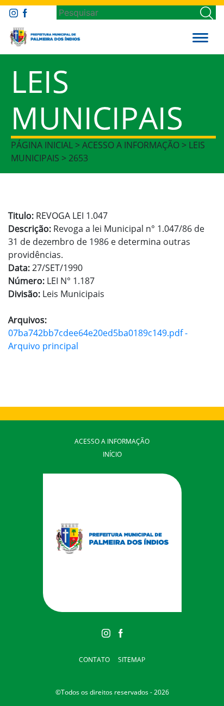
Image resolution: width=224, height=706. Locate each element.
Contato (94, 659)
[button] (200, 37)
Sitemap (131, 659)
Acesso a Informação (112, 441)
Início (112, 454)
